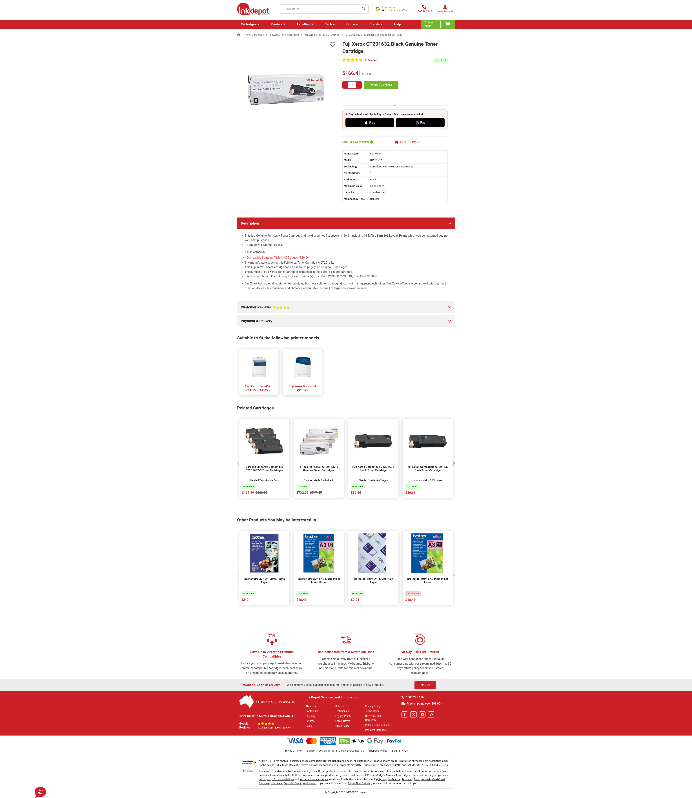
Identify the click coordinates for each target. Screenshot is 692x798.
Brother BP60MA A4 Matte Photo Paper (264, 580)
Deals (309, 726)
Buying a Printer (293, 750)
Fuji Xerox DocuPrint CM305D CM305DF (258, 388)
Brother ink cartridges (423, 775)
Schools (339, 706)
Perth (417, 779)
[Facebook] (405, 715)
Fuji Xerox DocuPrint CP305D (302, 388)
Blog (394, 750)
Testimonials (342, 711)
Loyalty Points (343, 716)
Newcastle (277, 783)
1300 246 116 (414, 697)
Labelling (303, 24)
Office (350, 24)
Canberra (264, 783)
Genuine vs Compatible (351, 750)
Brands (374, 24)
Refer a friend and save (378, 725)
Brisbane (407, 779)
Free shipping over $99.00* (424, 703)
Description (250, 223)
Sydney (382, 779)
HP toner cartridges (283, 779)
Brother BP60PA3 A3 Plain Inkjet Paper (427, 580)
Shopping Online (378, 750)
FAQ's (405, 750)
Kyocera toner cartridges (314, 779)
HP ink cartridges (375, 775)
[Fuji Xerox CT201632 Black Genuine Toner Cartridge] (286, 89)
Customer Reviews (261, 309)
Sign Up (425, 685)
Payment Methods (375, 729)
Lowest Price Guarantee (320, 750)
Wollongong (309, 783)
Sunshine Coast (293, 783)
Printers (277, 24)
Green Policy (342, 726)
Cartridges (248, 24)
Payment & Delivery (256, 321)
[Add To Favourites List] (286, 45)
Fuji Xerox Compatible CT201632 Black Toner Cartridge (373, 468)
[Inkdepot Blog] (431, 715)
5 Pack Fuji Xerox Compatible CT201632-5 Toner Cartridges (264, 468)
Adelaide (426, 779)
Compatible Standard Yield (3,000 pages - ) (278, 257)
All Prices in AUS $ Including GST (276, 702)
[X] (413, 715)
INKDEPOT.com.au (356, 792)
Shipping (310, 716)
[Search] (363, 9)
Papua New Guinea (359, 783)
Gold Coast (438, 779)
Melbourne (394, 779)
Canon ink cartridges (398, 775)
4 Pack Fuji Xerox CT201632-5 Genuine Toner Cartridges (318, 468)
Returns (310, 720)
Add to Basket (382, 84)
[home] (238, 34)
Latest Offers (342, 720)
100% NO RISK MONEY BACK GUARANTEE (267, 716)
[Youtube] (422, 715)
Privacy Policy (373, 706)
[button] (453, 463)
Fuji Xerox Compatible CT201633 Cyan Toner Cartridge (428, 468)
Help (397, 24)
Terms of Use (372, 711)
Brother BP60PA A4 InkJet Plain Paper (373, 580)
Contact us (312, 711)
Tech (328, 24)
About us (311, 706)
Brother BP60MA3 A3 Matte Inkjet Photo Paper (319, 580)
